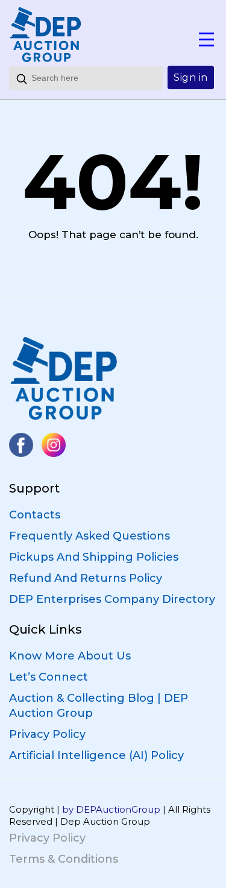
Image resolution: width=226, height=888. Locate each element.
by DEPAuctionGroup (111, 809)
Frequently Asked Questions (89, 536)
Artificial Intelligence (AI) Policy (96, 755)
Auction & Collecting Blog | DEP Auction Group (98, 705)
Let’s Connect (48, 677)
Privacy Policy (47, 734)
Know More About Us (70, 656)
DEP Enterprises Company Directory (112, 599)
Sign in (191, 77)
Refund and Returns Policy (85, 578)
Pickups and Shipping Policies (93, 557)
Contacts (34, 514)
